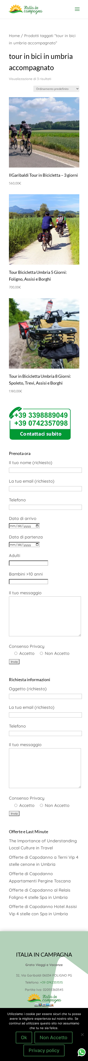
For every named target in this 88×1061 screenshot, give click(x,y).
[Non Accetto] (82, 1034)
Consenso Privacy (39, 650)
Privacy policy (44, 1050)
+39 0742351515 (51, 982)
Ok (24, 1037)
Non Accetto (53, 1037)
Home (14, 35)
